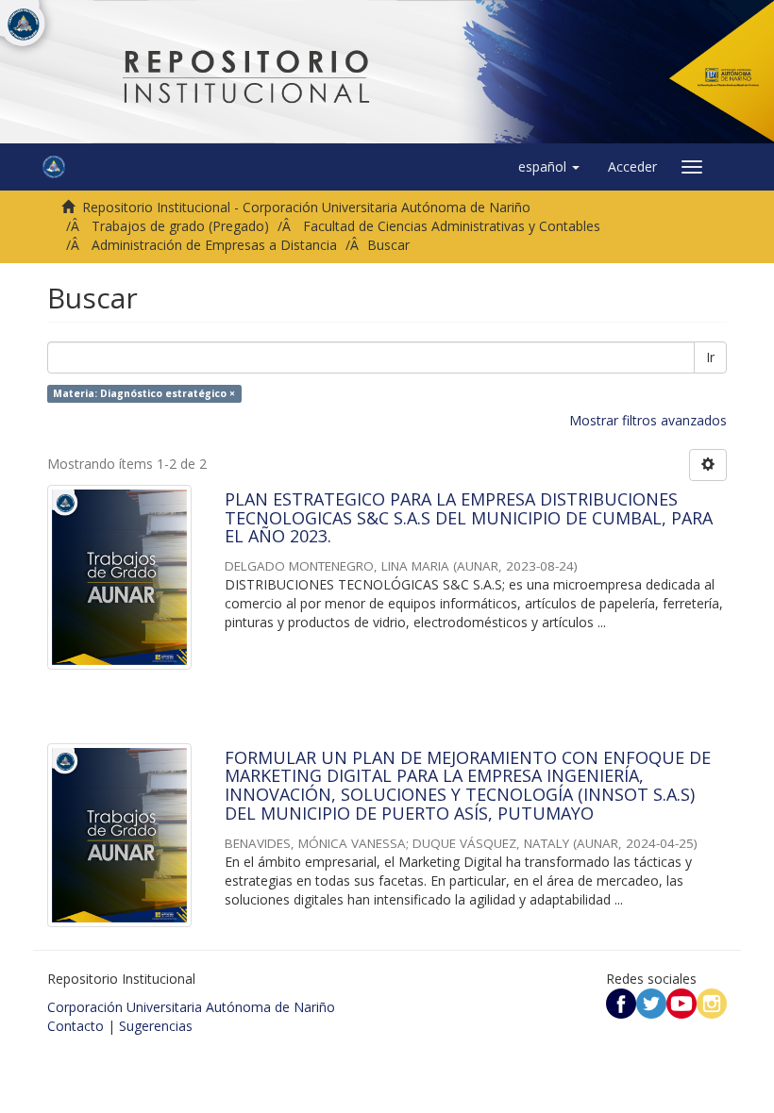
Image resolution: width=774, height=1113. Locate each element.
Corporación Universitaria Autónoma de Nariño (191, 1007)
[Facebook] (621, 1002)
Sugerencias (156, 1026)
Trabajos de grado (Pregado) (180, 226)
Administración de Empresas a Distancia (214, 245)
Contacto (75, 1026)
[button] (549, 167)
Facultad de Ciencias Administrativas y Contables (451, 226)
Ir (710, 357)
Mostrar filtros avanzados (648, 420)
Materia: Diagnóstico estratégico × (144, 393)
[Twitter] (651, 1002)
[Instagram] (712, 1002)
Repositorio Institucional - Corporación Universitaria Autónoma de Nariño (306, 207)
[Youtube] (681, 1002)
